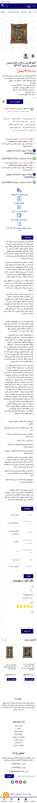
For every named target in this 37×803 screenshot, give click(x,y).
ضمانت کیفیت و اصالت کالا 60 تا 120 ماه (19, 229)
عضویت (9, 776)
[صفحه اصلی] (25, 6)
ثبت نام (3, 1)
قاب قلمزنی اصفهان (15, 127)
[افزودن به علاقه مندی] (3, 101)
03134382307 (17, 764)
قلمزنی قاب (6, 119)
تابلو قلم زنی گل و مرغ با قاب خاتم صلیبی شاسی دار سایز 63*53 (27, 667)
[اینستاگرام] (16, 782)
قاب (14, 130)
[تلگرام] (12, 782)
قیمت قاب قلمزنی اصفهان (16, 124)
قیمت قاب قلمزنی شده (29, 127)
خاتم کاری (23, 12)
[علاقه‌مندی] (22, 679)
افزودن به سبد (15, 101)
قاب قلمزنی (32, 130)
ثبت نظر (27, 631)
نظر (32, 612)
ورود (8, 1)
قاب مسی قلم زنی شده (29, 119)
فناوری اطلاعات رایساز (12, 794)
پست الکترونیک (28, 595)
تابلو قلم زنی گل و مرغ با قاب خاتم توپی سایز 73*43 (9, 667)
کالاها (30, 12)
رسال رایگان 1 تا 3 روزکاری (19, 194)
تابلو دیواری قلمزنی (30, 124)
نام (32, 587)
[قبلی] (5, 640)
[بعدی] (2, 640)
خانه (35, 12)
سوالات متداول (18, 731)
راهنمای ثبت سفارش (18, 737)
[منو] (34, 6)
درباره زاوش (18, 742)
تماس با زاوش (18, 740)
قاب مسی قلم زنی (22, 130)
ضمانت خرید (18, 726)
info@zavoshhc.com (16, 771)
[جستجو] (6, 6)
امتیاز (31, 603)
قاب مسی (32, 122)
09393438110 (30, 153)
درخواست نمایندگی (18, 745)
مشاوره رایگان (18, 734)
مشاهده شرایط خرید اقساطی (18, 141)
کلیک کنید (6, 158)
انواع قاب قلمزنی (16, 119)
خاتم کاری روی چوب (13, 12)
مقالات (19, 728)
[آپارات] (20, 782)
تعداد (34, 98)
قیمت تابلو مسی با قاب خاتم (20, 122)
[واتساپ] (24, 782)
